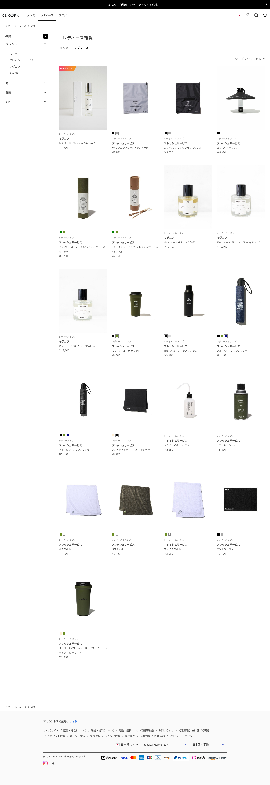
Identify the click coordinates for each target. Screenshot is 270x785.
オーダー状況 (77, 736)
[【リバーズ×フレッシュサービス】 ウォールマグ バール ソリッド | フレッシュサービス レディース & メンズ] (83, 599)
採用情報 (145, 736)
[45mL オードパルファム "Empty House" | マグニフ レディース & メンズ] (241, 197)
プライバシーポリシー (182, 736)
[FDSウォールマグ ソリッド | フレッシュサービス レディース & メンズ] (135, 301)
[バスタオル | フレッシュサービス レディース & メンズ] (83, 500)
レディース (46, 15)
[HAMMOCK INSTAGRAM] (45, 764)
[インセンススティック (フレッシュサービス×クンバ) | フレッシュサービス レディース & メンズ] (83, 197)
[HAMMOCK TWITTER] (53, 764)
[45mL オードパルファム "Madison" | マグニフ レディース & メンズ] (83, 301)
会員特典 (95, 736)
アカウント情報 (56, 736)
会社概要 (130, 736)
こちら (73, 721)
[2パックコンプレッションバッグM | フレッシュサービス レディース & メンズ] (135, 98)
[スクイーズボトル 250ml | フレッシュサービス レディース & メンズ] (188, 400)
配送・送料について (102, 730)
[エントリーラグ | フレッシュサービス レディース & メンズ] (241, 500)
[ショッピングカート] (265, 15)
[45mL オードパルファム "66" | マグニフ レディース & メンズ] (188, 197)
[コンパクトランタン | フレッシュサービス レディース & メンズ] (241, 98)
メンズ (31, 15)
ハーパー (14, 54)
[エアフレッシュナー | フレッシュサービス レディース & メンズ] (241, 400)
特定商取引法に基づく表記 (194, 730)
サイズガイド (51, 730)
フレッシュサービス (21, 60)
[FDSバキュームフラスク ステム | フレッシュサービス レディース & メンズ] (188, 301)
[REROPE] (12, 15)
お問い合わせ (166, 730)
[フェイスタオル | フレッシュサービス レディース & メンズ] (188, 500)
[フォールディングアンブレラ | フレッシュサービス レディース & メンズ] (241, 301)
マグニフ (14, 66)
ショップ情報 (112, 736)
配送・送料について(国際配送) (136, 730)
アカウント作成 (148, 5)
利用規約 (159, 736)
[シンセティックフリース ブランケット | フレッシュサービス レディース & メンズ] (135, 400)
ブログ (63, 15)
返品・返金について (74, 730)
